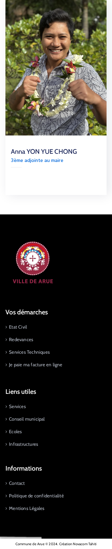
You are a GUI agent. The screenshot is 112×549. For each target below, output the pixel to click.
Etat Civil (18, 327)
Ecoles (15, 431)
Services (17, 406)
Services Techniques (29, 352)
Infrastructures (23, 444)
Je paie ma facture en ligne (35, 364)
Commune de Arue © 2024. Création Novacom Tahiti (56, 544)
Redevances (21, 339)
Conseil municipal (27, 419)
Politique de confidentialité (36, 495)
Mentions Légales (26, 508)
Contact (17, 483)
